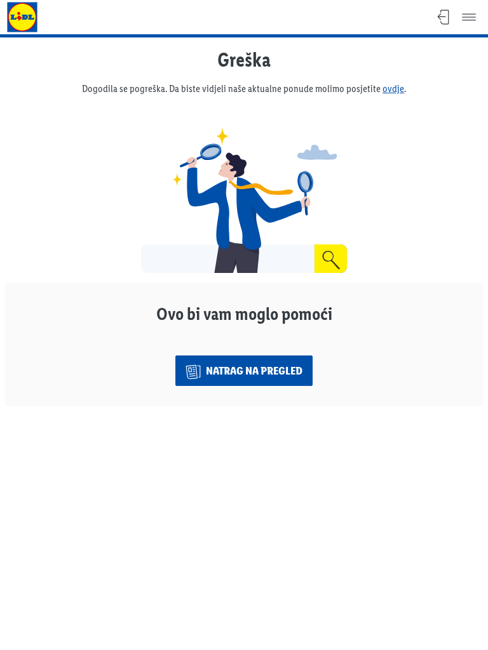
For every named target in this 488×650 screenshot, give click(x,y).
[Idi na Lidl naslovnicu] (22, 17)
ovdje (393, 89)
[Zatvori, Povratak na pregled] (443, 17)
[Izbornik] (469, 17)
